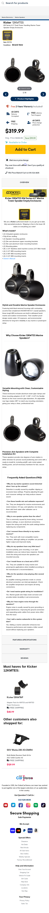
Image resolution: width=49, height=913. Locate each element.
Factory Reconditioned (24, 860)
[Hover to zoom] (24, 70)
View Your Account (24, 869)
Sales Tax (24, 903)
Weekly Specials (24, 857)
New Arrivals (24, 847)
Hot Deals (24, 844)
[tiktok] (43, 805)
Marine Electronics (7, 17)
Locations (24, 888)
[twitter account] (13, 805)
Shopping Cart (24, 872)
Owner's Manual (9, 258)
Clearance (24, 841)
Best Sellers (25, 854)
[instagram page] (28, 805)
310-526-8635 (24, 800)
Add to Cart (25, 149)
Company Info (24, 885)
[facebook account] (20, 805)
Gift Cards (24, 879)
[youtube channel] (5, 805)
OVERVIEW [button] (24, 182)
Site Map (24, 891)
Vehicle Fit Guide (24, 875)
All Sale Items (24, 851)
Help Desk (24, 882)
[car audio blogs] (35, 805)
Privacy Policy (24, 900)
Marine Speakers (20, 17)
